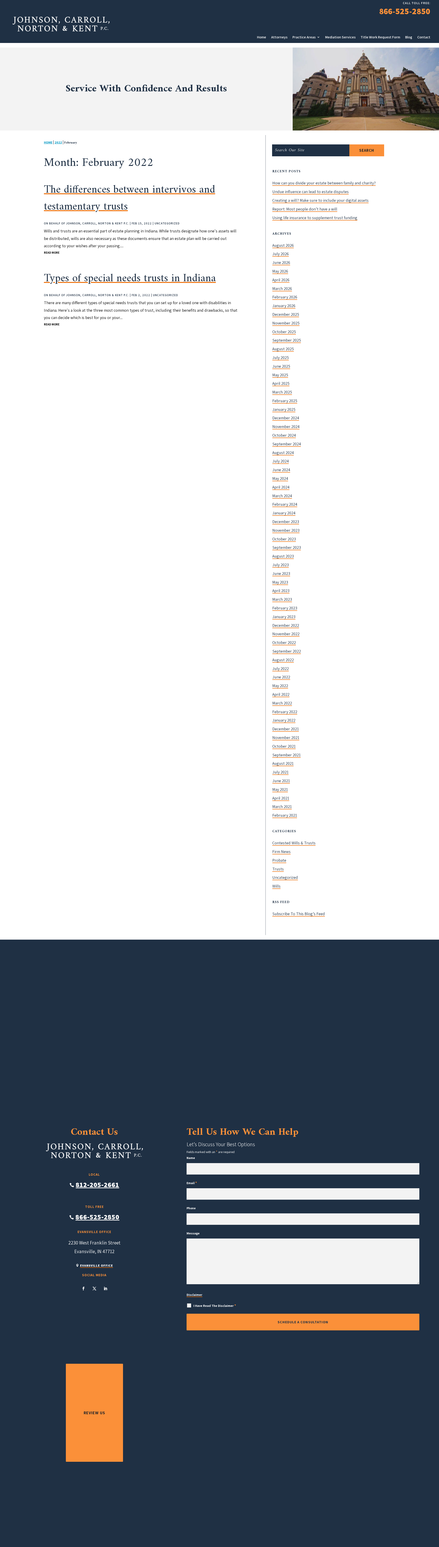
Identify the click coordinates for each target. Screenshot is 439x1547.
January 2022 (283, 720)
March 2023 (282, 599)
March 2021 (282, 806)
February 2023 (284, 608)
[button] (415, 1534)
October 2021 (284, 746)
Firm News (281, 851)
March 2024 (282, 495)
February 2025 (284, 400)
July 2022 (280, 668)
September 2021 (286, 755)
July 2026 (280, 253)
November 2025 (286, 323)
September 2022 (286, 651)
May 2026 (280, 271)
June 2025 (281, 366)
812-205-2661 (97, 1184)
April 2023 (280, 590)
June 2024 (281, 469)
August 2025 (283, 348)
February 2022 (284, 711)
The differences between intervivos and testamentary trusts (129, 198)
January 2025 (283, 409)
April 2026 (280, 279)
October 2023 (284, 539)
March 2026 (282, 288)
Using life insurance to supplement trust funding (314, 217)
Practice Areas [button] (304, 37)
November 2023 (286, 530)
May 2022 (280, 685)
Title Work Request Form (380, 37)
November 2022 (286, 633)
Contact (423, 37)
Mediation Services (340, 37)
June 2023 (281, 573)
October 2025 (284, 331)
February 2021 (284, 815)
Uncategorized (167, 223)
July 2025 (280, 357)
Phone (191, 1208)
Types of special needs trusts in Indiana (130, 278)
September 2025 (286, 340)
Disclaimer (194, 1295)
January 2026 (283, 305)
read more (51, 253)
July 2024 (280, 461)
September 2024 (286, 444)
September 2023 (286, 547)
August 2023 (283, 556)
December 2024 (285, 417)
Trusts (278, 869)
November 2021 (285, 737)
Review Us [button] (94, 1412)
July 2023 (280, 564)
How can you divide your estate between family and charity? (324, 183)
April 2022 (280, 694)
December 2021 (285, 728)
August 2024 (283, 452)
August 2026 (283, 245)
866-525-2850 (404, 11)
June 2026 (281, 262)
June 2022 (281, 677)
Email (192, 1183)
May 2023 (280, 582)
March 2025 (282, 392)
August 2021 (283, 763)
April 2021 (280, 798)
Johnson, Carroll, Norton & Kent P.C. (97, 223)
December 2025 (285, 314)
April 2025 (280, 383)
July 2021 (280, 772)
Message (193, 1233)
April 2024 (280, 487)
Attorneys (279, 37)
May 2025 (280, 374)
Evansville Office (96, 1265)
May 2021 (280, 789)
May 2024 (280, 478)
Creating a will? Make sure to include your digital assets (320, 200)
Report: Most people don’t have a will (304, 209)
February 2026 (284, 297)
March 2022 (282, 703)
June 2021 (281, 780)
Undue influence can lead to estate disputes (310, 191)
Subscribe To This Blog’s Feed (298, 913)
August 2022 (283, 659)
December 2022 (285, 625)
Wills (276, 886)
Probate (279, 860)
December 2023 (285, 521)
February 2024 (284, 504)
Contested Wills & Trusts (294, 842)
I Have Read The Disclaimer (214, 1305)
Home (261, 37)
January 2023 (283, 616)
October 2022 (284, 642)
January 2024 (283, 513)
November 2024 (286, 426)
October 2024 (284, 435)
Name (191, 1158)
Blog (408, 37)
